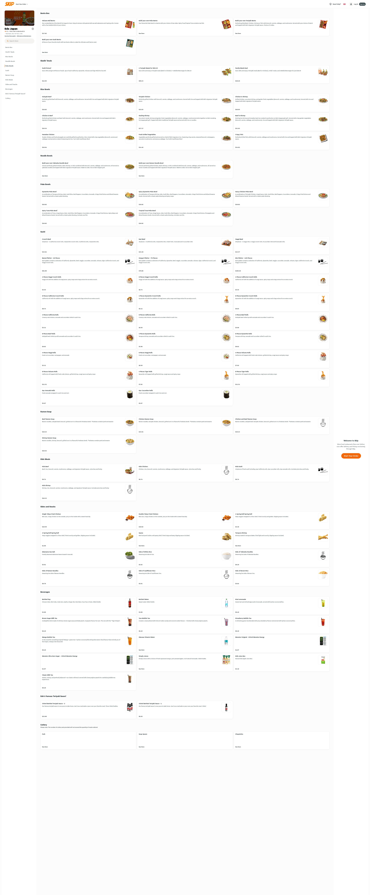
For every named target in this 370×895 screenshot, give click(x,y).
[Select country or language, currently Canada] (344, 4)
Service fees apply (10, 36)
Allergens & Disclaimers (24, 36)
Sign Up (362, 4)
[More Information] (32, 28)
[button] (19, 47)
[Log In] (351, 4)
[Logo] (10, 4)
